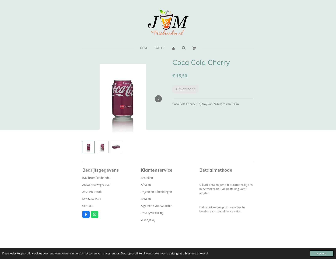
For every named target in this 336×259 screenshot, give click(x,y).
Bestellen (147, 178)
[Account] (173, 48)
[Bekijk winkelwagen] (194, 48)
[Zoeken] (183, 48)
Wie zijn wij (148, 220)
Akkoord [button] (321, 253)
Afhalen (146, 185)
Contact (87, 206)
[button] (88, 147)
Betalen (146, 199)
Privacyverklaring (152, 213)
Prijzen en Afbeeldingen (156, 192)
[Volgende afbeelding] (158, 98)
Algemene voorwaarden (156, 206)
